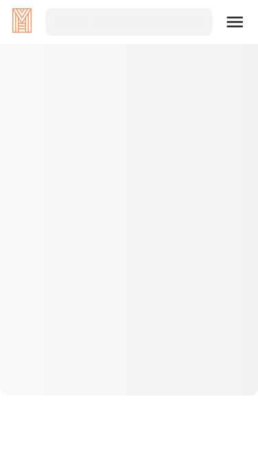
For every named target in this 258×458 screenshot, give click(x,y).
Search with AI (129, 312)
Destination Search (129, 268)
